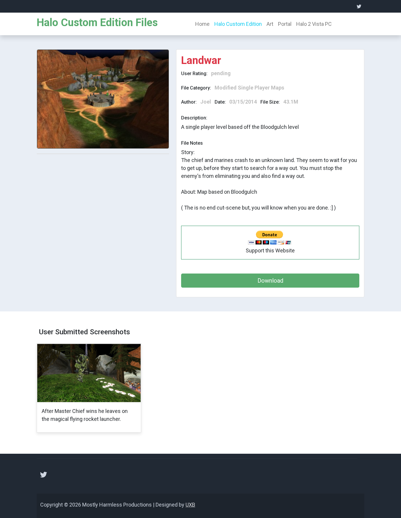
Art (270, 24)
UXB (190, 505)
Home (202, 24)
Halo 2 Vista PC (314, 24)
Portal (285, 24)
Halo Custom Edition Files (97, 22)
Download (270, 280)
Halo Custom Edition (238, 24)
